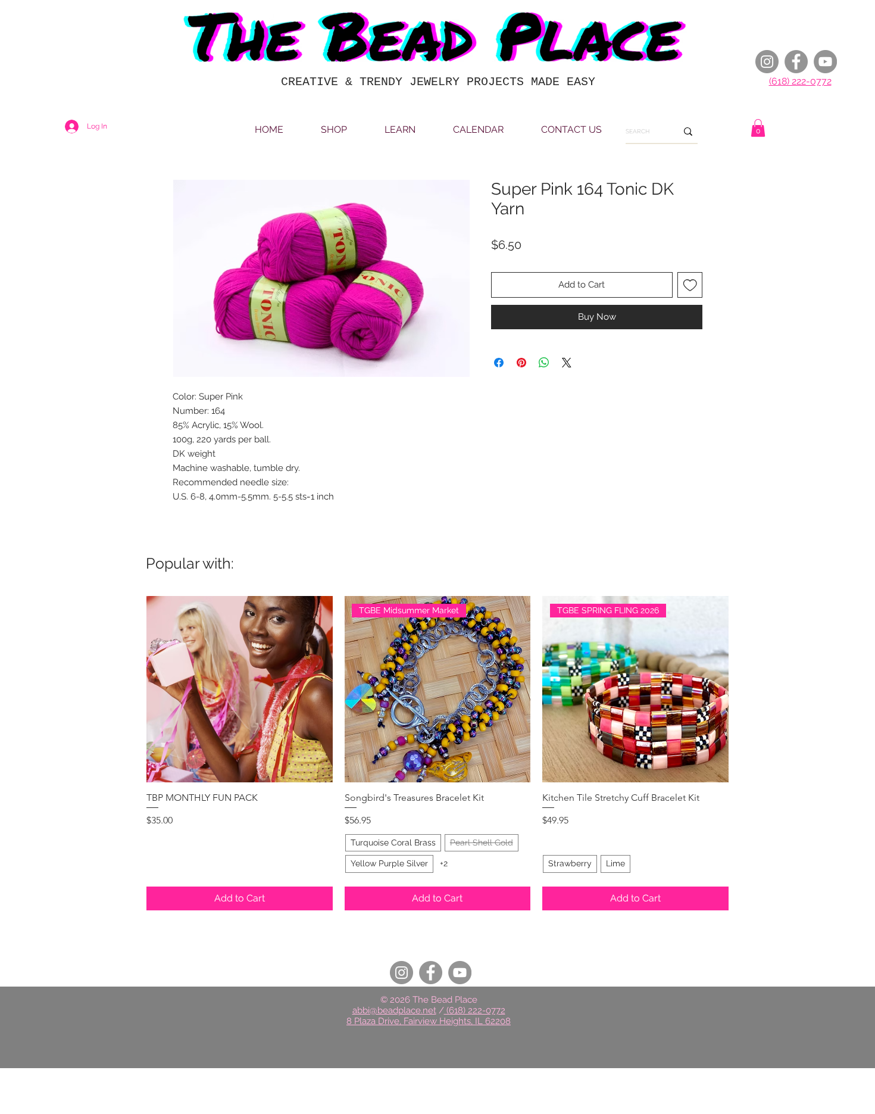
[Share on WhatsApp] (544, 362)
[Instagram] (767, 61)
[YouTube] (825, 61)
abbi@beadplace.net (394, 1010)
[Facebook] (796, 61)
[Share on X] (567, 362)
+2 (444, 863)
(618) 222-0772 (800, 81)
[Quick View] (239, 689)
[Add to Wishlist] (690, 285)
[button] (758, 128)
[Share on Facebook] (499, 362)
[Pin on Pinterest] (521, 362)
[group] (437, 753)
